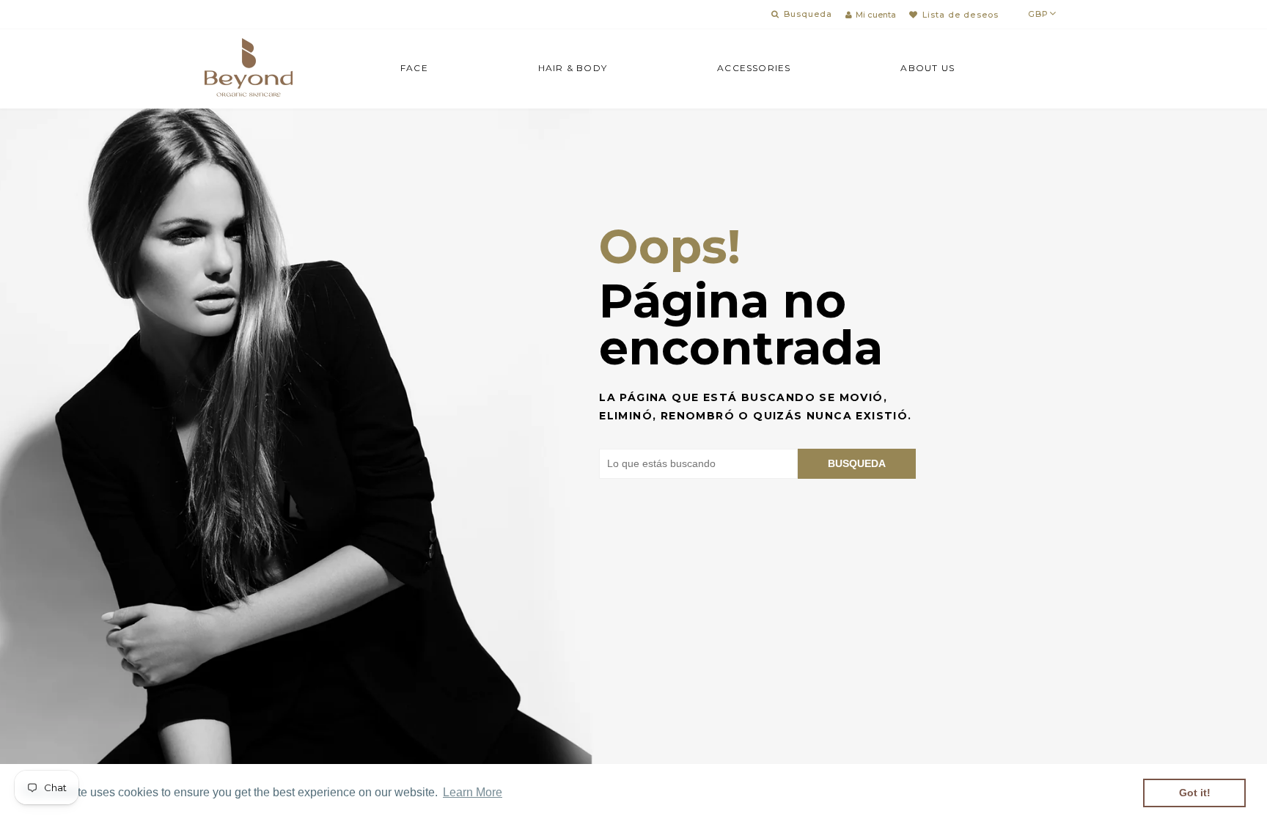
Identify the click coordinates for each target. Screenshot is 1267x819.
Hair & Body (572, 67)
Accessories (753, 67)
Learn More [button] (472, 792)
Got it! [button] (1195, 792)
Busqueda (857, 463)
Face (414, 67)
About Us (927, 67)
